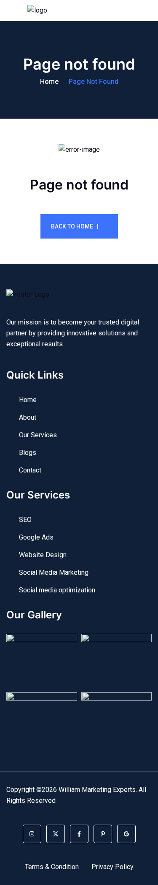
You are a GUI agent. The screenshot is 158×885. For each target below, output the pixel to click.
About (27, 417)
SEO (25, 520)
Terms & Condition (52, 867)
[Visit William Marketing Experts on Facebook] (79, 834)
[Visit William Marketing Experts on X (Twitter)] (55, 834)
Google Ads (36, 537)
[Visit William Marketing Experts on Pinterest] (103, 834)
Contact (30, 470)
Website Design (43, 555)
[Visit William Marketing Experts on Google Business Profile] (126, 834)
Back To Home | (75, 226)
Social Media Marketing (53, 572)
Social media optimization (57, 590)
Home (49, 82)
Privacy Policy (112, 867)
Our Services (38, 435)
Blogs (27, 453)
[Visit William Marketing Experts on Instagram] (32, 834)
